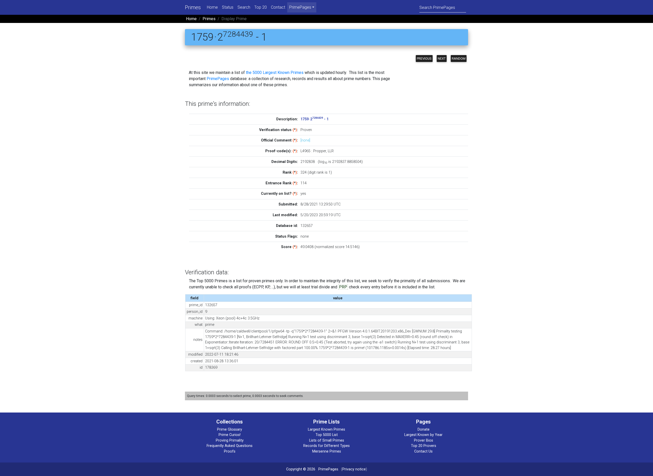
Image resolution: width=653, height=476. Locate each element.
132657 (306, 226)
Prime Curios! (230, 435)
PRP (343, 287)
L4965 (305, 151)
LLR (331, 151)
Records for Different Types (326, 446)
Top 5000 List (327, 435)
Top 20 (260, 7)
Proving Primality (230, 440)
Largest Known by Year (423, 435)
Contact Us (423, 451)
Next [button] (442, 58)
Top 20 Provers (423, 446)
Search (243, 7)
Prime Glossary (229, 429)
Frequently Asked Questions (230, 446)
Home (212, 7)
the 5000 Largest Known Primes (275, 72)
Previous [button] (424, 58)
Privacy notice (354, 469)
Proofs (229, 451)
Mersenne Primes (326, 451)
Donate (424, 429)
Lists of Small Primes (326, 440)
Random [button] (459, 58)
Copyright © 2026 (300, 469)
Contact (278, 7)
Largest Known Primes (326, 429)
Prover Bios (423, 440)
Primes (193, 7)
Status (227, 7)
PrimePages (218, 78)
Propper (319, 151)
